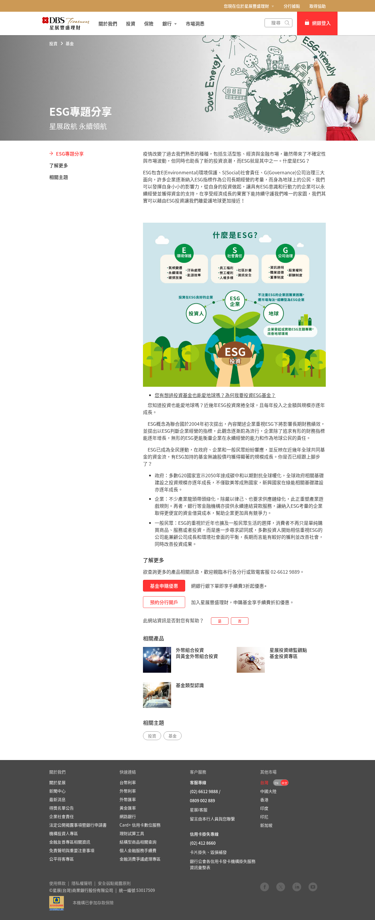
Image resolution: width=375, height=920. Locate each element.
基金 (70, 43)
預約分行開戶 (164, 602)
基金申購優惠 (164, 585)
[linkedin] (296, 886)
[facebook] (264, 886)
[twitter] (280, 886)
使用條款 (57, 883)
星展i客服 (198, 809)
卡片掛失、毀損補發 (208, 852)
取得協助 (317, 6)
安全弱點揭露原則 (114, 883)
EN (276, 783)
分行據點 (292, 6)
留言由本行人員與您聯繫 (212, 819)
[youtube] (312, 886)
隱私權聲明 (81, 883)
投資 (53, 43)
